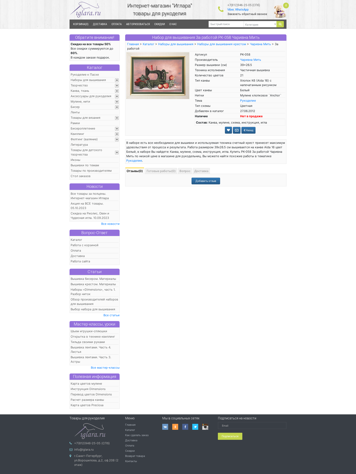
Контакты (131, 461)
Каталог (94, 67)
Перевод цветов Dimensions (91, 394)
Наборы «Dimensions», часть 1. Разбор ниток (93, 292)
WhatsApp (242, 9)
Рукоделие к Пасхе (85, 74)
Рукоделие (248, 100)
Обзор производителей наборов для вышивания (94, 301)
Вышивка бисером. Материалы (93, 279)
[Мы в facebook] (187, 427)
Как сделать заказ (137, 435)
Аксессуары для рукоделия (91, 96)
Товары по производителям (91, 170)
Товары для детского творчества (86, 152)
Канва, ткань (80, 91)
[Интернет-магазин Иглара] (85, 9)
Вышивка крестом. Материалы (93, 284)
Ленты (75, 112)
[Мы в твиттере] (197, 427)
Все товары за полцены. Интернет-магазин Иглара (90, 196)
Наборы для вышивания (88, 80)
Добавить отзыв (205, 180)
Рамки (75, 123)
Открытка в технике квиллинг (93, 336)
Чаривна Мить (260, 44)
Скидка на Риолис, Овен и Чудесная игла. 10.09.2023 (90, 215)
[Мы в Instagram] (207, 427)
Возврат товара (135, 455)
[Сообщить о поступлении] (236, 130)
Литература (79, 144)
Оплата (76, 250)
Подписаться (230, 436)
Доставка (78, 256)
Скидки (130, 450)
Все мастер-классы (105, 367)
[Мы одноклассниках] (177, 427)
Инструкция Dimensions (88, 389)
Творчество (79, 85)
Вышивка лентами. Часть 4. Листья (91, 349)
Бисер (75, 107)
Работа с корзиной (84, 245)
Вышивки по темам (85, 165)
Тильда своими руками (88, 342)
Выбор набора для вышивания (93, 309)
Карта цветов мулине (86, 383)
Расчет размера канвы (87, 400)
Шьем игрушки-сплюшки (89, 331)
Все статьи (111, 315)
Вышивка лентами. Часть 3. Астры (91, 359)
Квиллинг (77, 134)
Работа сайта (80, 261)
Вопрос (184, 171)
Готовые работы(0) (161, 171)
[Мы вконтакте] (167, 427)
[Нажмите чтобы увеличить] (157, 75)
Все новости (110, 224)
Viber (230, 9)
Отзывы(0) (135, 171)
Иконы (75, 160)
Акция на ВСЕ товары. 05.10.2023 (87, 206)
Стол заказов (80, 176)
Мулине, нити (80, 101)
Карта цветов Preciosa (87, 405)
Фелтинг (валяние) (84, 139)
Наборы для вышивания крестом (221, 44)
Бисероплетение (83, 128)
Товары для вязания (85, 117)
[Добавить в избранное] (228, 130)
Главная (133, 44)
